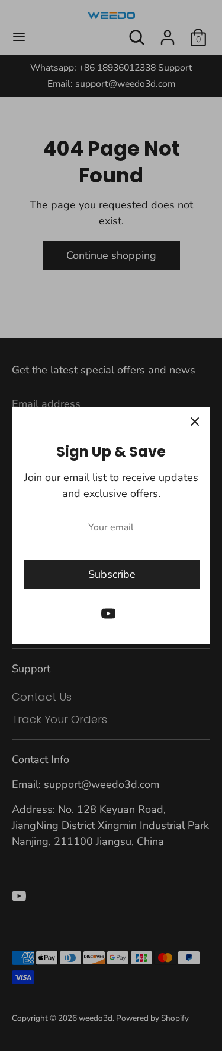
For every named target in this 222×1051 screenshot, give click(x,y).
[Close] (195, 422)
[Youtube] (108, 613)
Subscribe (112, 574)
